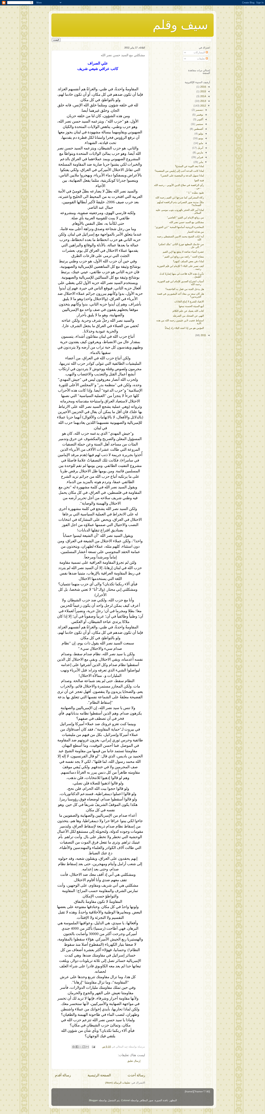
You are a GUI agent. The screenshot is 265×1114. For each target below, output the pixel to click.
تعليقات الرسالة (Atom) (117, 1082)
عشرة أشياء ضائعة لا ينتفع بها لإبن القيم (183, 251)
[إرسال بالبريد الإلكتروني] (87, 1047)
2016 (203, 86)
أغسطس (198, 129)
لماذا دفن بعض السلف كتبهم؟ (188, 261)
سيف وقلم (180, 25)
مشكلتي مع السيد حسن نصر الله (186, 222)
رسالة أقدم (63, 1075)
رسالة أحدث (136, 1075)
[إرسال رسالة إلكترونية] (93, 1046)
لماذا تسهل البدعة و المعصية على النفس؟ (182, 175)
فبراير (199, 157)
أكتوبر (199, 119)
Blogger (93, 1100)
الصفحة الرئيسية (99, 1075)
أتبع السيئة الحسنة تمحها (191, 306)
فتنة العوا (199, 180)
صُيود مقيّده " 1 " (195, 192)
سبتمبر (199, 124)
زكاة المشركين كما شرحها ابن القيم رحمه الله (179, 197)
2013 (203, 101)
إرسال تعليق (133, 1061)
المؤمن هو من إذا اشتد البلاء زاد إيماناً (184, 328)
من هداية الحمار (195, 231)
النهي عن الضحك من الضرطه (188, 315)
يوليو (200, 133)
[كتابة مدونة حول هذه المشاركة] (84, 1047)
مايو (200, 143)
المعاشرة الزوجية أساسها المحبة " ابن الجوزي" (179, 227)
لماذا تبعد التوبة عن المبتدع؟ (189, 166)
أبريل (200, 148)
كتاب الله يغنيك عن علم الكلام (188, 311)
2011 (203, 335)
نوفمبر (199, 114)
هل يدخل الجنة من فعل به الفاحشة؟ (184, 289)
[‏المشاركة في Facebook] (77, 1047)
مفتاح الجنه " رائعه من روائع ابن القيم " (183, 256)
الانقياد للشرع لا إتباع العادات (189, 301)
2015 (203, 91)
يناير (200, 162)
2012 (203, 105)
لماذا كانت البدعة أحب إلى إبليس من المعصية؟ (179, 171)
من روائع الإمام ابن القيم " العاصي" (185, 217)
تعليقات (201, 58)
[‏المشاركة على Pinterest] (73, 1047)
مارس (199, 152)
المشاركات (200, 52)
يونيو (200, 138)
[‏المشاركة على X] (80, 1047)
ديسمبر (199, 109)
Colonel (125, 1100)
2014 (203, 96)
